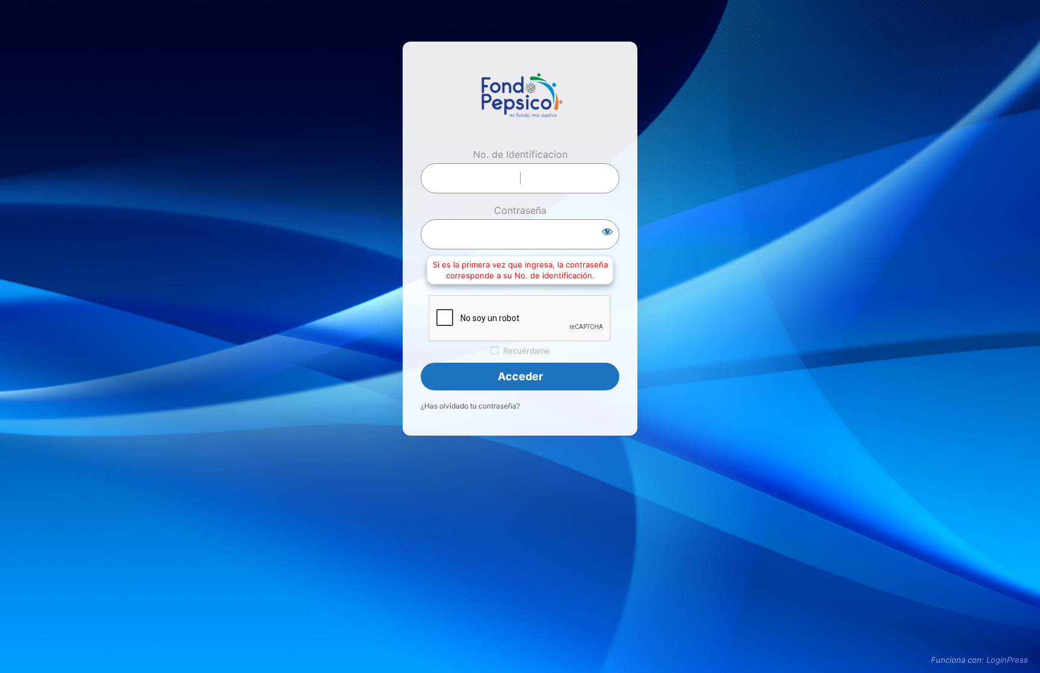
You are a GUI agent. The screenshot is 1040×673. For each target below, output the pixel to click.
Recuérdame (526, 350)
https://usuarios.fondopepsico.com (520, 99)
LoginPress (1007, 660)
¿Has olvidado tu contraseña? (470, 405)
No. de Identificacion (520, 154)
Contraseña (520, 210)
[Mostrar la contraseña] (607, 231)
